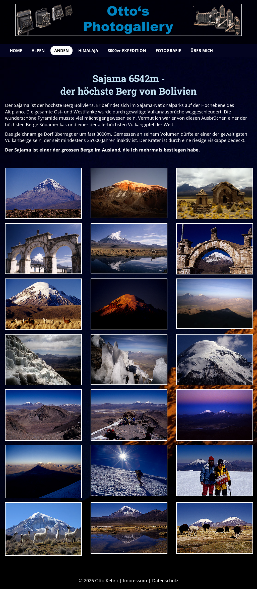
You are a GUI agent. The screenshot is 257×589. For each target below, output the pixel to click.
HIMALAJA (88, 50)
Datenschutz (165, 580)
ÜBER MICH (201, 50)
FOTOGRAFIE (168, 50)
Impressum (135, 580)
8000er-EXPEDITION (127, 50)
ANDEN (61, 50)
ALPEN (38, 50)
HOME (16, 50)
